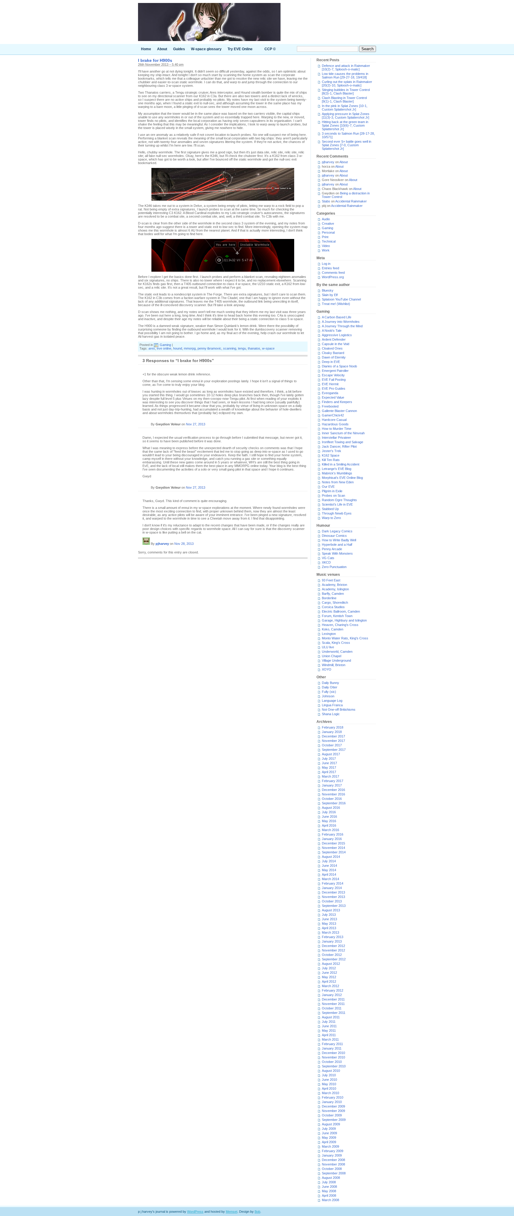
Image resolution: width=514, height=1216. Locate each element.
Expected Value (333, 397)
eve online (164, 348)
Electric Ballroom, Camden (341, 611)
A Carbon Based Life (336, 317)
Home (146, 49)
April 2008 (329, 1195)
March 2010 (330, 1093)
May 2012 (329, 977)
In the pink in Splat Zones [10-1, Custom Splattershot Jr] (344, 107)
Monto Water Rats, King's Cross (345, 638)
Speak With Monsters (337, 553)
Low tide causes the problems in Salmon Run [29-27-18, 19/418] (345, 75)
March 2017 (330, 776)
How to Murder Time (336, 428)
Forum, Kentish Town (337, 616)
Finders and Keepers (337, 402)
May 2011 (329, 1030)
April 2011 (329, 1035)
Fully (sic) (329, 691)
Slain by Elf (330, 295)
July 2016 (329, 812)
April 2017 (329, 772)
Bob (257, 1211)
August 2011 (331, 1017)
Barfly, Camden (333, 593)
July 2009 (329, 1128)
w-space (268, 348)
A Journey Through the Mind (342, 326)
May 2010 (329, 1084)
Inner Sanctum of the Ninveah (343, 433)
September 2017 (334, 749)
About (162, 49)
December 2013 (333, 892)
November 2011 (333, 1004)
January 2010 (332, 1102)
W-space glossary (206, 49)
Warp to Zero (331, 518)
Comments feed (333, 272)
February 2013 (332, 937)
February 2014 (332, 883)
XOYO (326, 669)
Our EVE (328, 486)
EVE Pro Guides (333, 388)
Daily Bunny (330, 683)
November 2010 (333, 1057)
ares (151, 348)
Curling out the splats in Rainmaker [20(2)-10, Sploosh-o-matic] (347, 83)
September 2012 (334, 959)
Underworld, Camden (337, 651)
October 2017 (332, 745)
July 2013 (329, 914)
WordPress (195, 1211)
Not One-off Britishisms (338, 709)
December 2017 (333, 736)
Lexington (329, 633)
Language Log (332, 700)
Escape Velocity (333, 375)
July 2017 (329, 758)
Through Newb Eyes (337, 513)
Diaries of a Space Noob (339, 366)
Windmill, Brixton (333, 665)
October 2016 (332, 798)
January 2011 (331, 1048)
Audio (326, 219)
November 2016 (333, 794)
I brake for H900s (155, 60)
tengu (242, 348)
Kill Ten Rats (331, 460)
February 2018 (332, 727)
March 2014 (330, 879)
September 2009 (334, 1119)
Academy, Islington (335, 589)
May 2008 (329, 1191)
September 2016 (334, 803)
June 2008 (329, 1186)
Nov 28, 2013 (184, 543)
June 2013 (329, 919)
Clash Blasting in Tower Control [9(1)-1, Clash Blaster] (344, 99)
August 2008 (331, 1177)
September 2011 (333, 1012)
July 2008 (329, 1182)
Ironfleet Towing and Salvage (342, 442)
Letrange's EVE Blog (336, 469)
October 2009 (332, 1115)
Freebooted (330, 406)
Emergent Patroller (335, 370)
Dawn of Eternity (334, 357)
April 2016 (329, 825)
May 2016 (329, 821)
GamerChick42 (333, 415)
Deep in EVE (331, 362)
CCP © (270, 49)
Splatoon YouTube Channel (341, 299)
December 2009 (333, 1106)
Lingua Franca (332, 705)
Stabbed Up (330, 509)
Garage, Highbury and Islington (344, 620)
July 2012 (329, 968)
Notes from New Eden (338, 482)
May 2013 (329, 923)
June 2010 (329, 1079)
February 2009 (332, 1151)
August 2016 (331, 807)
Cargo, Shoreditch (335, 602)
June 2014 (329, 865)
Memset (231, 1211)
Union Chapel (331, 656)
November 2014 (333, 848)
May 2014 (329, 870)
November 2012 (333, 950)
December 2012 (333, 946)
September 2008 (334, 1173)
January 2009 (332, 1155)
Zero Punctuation (334, 567)
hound (177, 348)
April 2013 (329, 928)
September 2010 (334, 1066)
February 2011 (332, 1044)
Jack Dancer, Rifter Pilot (339, 446)
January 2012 (332, 995)
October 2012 (332, 955)
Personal (328, 232)
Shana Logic (331, 714)
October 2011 (331, 1008)
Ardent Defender (334, 339)
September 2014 (334, 852)
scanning (229, 348)
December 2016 (333, 790)
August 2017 (331, 754)
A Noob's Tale (331, 330)
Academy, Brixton (334, 584)
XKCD (326, 562)
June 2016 (329, 816)
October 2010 (332, 1062)
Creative (328, 223)
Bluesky (327, 290)
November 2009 (333, 1111)
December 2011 (333, 999)
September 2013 (334, 905)
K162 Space (330, 455)
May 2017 (329, 767)
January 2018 (332, 732)
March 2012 (330, 986)
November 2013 (333, 897)
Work (326, 250)
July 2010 (329, 1075)
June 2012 (329, 972)
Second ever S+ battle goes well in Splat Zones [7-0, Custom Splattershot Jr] (346, 145)
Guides (179, 49)
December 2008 (333, 1160)
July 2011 (329, 1021)
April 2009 (329, 1142)
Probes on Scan (333, 495)
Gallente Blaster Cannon (339, 411)
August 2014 (331, 856)
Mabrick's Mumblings (337, 473)
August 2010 (331, 1070)
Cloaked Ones (332, 348)
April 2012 (329, 981)
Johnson (328, 696)
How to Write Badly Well (339, 540)
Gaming (165, 345)
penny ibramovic (209, 348)
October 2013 (332, 901)
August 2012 (331, 963)
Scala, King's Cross (336, 642)
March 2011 (330, 1039)
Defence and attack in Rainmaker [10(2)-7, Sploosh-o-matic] (346, 67)
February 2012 (332, 990)
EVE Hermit (330, 384)
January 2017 (332, 785)
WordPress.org (333, 277)
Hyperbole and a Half (337, 544)
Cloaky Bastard (333, 353)
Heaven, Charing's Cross (340, 625)
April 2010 (329, 1088)
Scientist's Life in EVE (337, 504)
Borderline (329, 598)
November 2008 (333, 1164)
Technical (329, 241)
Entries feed (330, 268)
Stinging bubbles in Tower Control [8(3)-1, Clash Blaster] (346, 91)
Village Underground (336, 660)
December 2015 (333, 843)
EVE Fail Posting (334, 379)
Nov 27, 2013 (195, 424)
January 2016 (332, 839)
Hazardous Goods (335, 424)
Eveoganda (330, 393)
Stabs (326, 201)
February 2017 (332, 781)
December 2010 (333, 1053)
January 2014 (332, 888)
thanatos (254, 348)
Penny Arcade (332, 549)
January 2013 (332, 941)
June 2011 (329, 1026)
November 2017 (333, 741)
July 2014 (329, 861)
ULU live (328, 647)
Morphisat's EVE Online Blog (342, 477)
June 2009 (329, 1133)
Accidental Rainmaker (351, 201)
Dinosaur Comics (334, 535)
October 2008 (332, 1169)
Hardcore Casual (334, 419)
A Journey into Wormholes (341, 321)
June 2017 (329, 763)
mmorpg (190, 348)
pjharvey (162, 543)
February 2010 (332, 1097)
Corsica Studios (333, 607)
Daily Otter (329, 687)
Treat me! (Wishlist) (336, 304)
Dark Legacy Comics (337, 531)
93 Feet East (331, 580)
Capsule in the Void (335, 344)
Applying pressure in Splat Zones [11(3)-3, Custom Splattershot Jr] (345, 115)
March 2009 (330, 1146)
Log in (326, 263)
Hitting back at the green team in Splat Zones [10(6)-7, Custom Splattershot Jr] (345, 125)
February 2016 (332, 834)
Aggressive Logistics (337, 335)
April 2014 (329, 874)
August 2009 (331, 1124)
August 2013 (331, 910)
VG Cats (328, 558)
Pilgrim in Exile (332, 491)
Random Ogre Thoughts (339, 500)
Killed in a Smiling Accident (340, 464)
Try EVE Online (240, 49)
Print (325, 237)
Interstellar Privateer (336, 437)
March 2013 (330, 932)
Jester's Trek (331, 451)
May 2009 (329, 1137)
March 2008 (330, 1200)
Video (326, 246)
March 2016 (330, 830)
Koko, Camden (332, 629)
